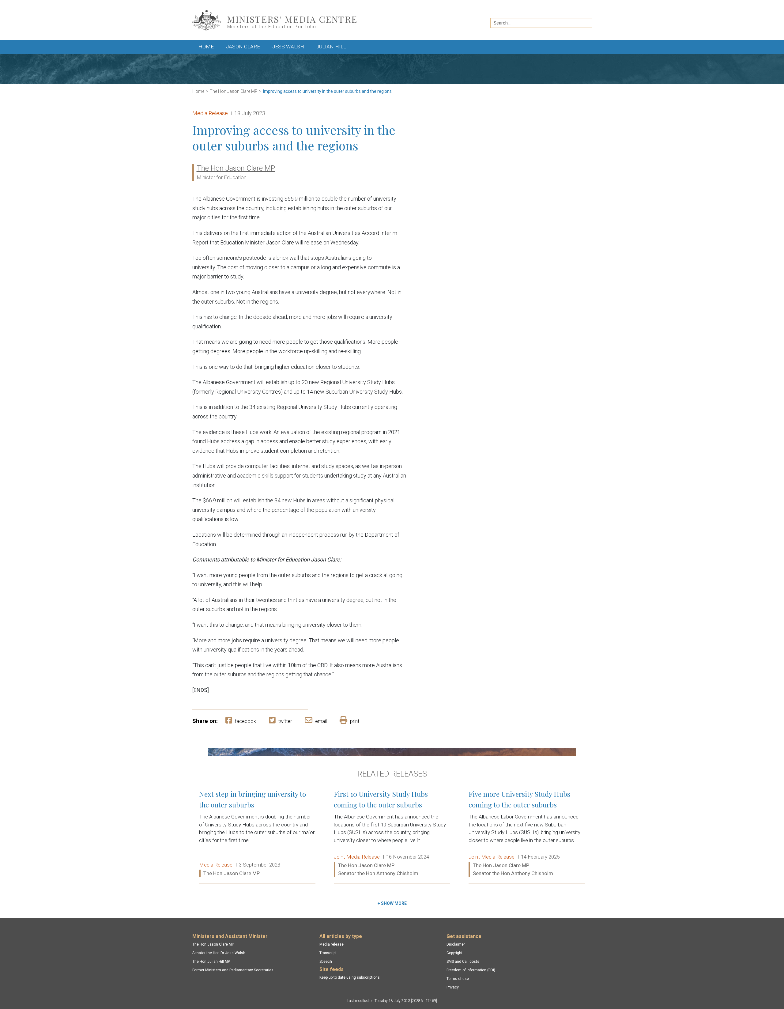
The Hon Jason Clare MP (234, 91)
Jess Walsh (288, 46)
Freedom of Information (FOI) (471, 970)
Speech (325, 961)
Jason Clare (243, 46)
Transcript (328, 953)
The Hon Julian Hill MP (211, 961)
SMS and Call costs (463, 961)
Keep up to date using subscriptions (349, 977)
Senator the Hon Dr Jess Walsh (218, 953)
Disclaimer (456, 944)
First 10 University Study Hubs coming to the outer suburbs (392, 833)
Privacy (453, 987)
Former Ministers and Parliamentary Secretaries (232, 970)
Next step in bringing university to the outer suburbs (257, 833)
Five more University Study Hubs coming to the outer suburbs (527, 833)
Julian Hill (331, 46)
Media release (331, 944)
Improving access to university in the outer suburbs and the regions (327, 91)
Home (206, 46)
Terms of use (458, 979)
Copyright (454, 953)
